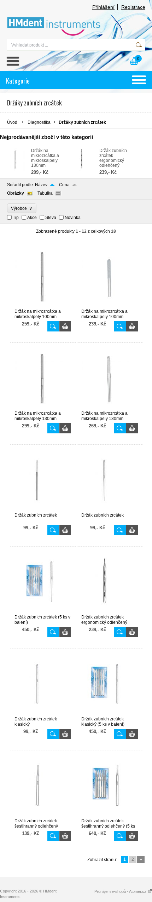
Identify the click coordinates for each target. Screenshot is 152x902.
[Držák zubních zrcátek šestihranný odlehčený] (42, 815)
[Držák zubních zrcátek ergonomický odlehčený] (84, 169)
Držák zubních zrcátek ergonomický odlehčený (113, 158)
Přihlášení (103, 7)
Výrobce (22, 208)
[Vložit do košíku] (65, 326)
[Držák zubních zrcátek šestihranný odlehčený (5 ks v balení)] (109, 815)
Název (41, 184)
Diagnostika (39, 122)
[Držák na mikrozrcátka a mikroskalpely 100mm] (42, 305)
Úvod (12, 122)
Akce (32, 217)
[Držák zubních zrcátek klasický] (42, 713)
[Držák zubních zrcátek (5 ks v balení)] (42, 611)
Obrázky (15, 193)
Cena (64, 184)
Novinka (73, 217)
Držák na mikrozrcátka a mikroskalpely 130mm (45, 158)
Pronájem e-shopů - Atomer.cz (120, 891)
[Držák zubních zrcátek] (42, 509)
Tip (16, 217)
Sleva (50, 217)
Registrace (133, 7)
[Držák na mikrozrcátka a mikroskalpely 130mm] (15, 169)
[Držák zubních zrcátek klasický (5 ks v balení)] (109, 713)
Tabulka (45, 193)
